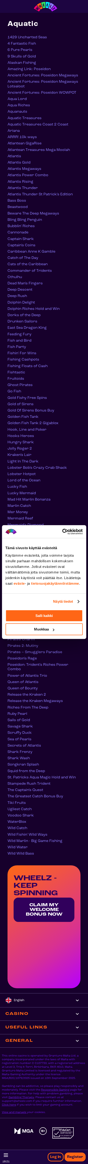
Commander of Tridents (30, 271)
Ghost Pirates (20, 385)
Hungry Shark (21, 442)
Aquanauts (17, 112)
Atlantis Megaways (24, 169)
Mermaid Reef (20, 518)
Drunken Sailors (22, 321)
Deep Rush (17, 296)
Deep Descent (20, 290)
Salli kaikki (44, 616)
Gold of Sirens (21, 404)
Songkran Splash (23, 764)
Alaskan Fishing (22, 63)
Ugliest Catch (20, 809)
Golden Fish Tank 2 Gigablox (33, 423)
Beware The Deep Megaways (33, 213)
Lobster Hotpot (22, 474)
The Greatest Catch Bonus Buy (35, 796)
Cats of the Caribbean (28, 264)
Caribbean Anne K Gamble (31, 252)
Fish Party (17, 347)
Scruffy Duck (20, 733)
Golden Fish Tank (23, 417)
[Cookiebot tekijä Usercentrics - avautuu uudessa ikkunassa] (63, 532)
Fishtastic (16, 372)
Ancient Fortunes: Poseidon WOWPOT (42, 93)
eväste (19, 583)
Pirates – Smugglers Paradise (35, 652)
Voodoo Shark (21, 815)
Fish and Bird (19, 341)
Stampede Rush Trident (29, 784)
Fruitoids (16, 379)
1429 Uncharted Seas (27, 37)
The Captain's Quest (25, 790)
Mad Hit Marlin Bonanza (29, 499)
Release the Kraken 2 (27, 695)
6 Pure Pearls (20, 50)
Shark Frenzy (20, 752)
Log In (55, 1157)
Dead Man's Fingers (25, 283)
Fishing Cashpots (23, 360)
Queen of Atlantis (23, 682)
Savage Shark (20, 726)
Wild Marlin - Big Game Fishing (35, 841)
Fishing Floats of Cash (28, 366)
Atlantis (14, 156)
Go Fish (14, 391)
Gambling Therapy (21, 1097)
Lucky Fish (17, 487)
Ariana (14, 131)
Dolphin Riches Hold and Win (34, 309)
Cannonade (18, 232)
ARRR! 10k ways (22, 137)
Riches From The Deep (28, 707)
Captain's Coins (21, 245)
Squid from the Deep (26, 771)
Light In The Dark (23, 461)
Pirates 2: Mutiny (23, 646)
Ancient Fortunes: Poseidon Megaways (43, 75)
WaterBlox (17, 822)
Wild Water (18, 847)
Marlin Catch (19, 506)
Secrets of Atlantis (24, 746)
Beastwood (18, 207)
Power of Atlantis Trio (27, 676)
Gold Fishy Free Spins (27, 398)
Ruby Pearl (17, 714)
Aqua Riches (19, 105)
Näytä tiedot (63, 601)
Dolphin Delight (21, 302)
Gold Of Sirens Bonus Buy (31, 410)
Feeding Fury (19, 334)
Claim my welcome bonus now (44, 910)
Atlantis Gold (19, 163)
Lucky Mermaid (22, 493)
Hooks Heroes (21, 436)
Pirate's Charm (21, 639)
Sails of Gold (19, 720)
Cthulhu (15, 277)
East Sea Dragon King (27, 328)
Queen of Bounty (23, 688)
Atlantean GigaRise (25, 143)
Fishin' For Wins (22, 353)
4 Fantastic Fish (22, 44)
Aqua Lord (17, 99)
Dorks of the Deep (24, 315)
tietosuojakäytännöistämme (55, 583)
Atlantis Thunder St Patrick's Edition (40, 194)
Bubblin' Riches (21, 226)
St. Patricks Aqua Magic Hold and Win (42, 777)
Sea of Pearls (19, 739)
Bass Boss (17, 201)
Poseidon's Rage (22, 658)
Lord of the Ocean (24, 480)
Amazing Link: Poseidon (29, 69)
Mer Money (18, 512)
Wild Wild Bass (21, 854)
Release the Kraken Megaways (35, 701)
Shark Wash (19, 758)
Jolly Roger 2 (20, 449)
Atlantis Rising (20, 182)
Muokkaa (41, 629)
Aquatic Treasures (25, 118)
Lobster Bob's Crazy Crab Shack (37, 468)
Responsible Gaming (55, 1090)
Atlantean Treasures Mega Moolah (39, 150)
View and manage (14, 1112)
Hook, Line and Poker (27, 430)
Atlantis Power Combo (28, 175)
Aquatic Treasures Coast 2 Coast (38, 124)
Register (75, 1157)
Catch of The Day (23, 258)
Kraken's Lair (19, 455)
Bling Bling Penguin (25, 220)
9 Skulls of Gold (22, 56)
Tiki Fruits (17, 803)
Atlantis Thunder (23, 188)
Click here (9, 1104)
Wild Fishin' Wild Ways (27, 835)
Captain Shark (21, 239)
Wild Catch (17, 828)
